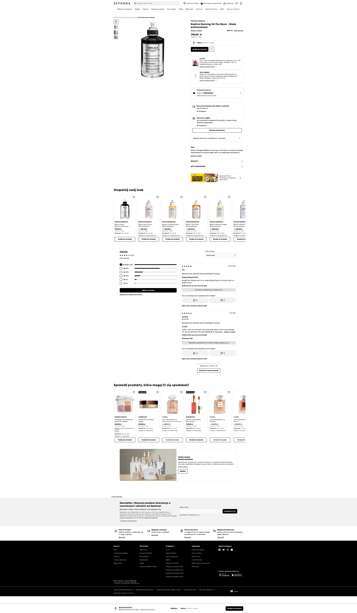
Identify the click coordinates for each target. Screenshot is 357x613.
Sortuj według (209, 251)
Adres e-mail (184, 507)
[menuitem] (190, 3)
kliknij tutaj (133, 580)
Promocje (133, 582)
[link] (148, 290)
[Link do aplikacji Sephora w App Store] (236, 575)
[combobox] (221, 255)
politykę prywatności (151, 518)
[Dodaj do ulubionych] (133, 197)
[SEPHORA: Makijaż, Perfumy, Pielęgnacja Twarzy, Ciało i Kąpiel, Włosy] (122, 3)
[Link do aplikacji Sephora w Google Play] (224, 575)
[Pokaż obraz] (116, 22)
